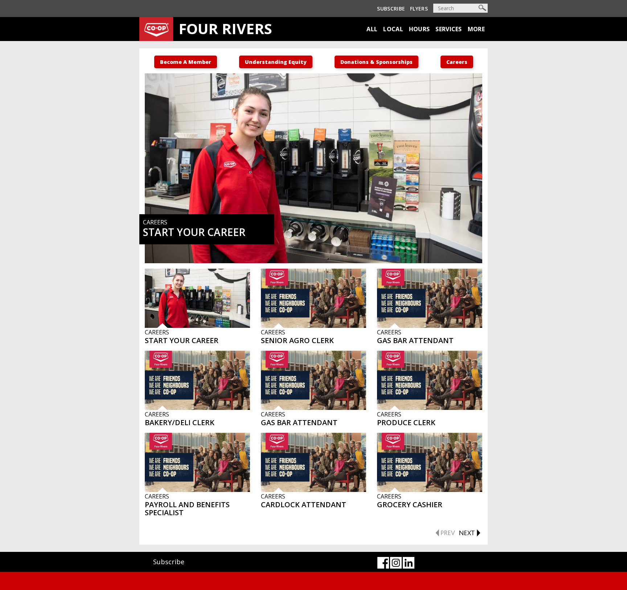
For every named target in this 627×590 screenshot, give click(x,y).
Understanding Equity (276, 61)
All (371, 29)
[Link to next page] (469, 532)
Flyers (419, 8)
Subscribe (391, 8)
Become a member (185, 61)
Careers (456, 61)
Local (393, 29)
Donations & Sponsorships (376, 61)
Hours (419, 29)
